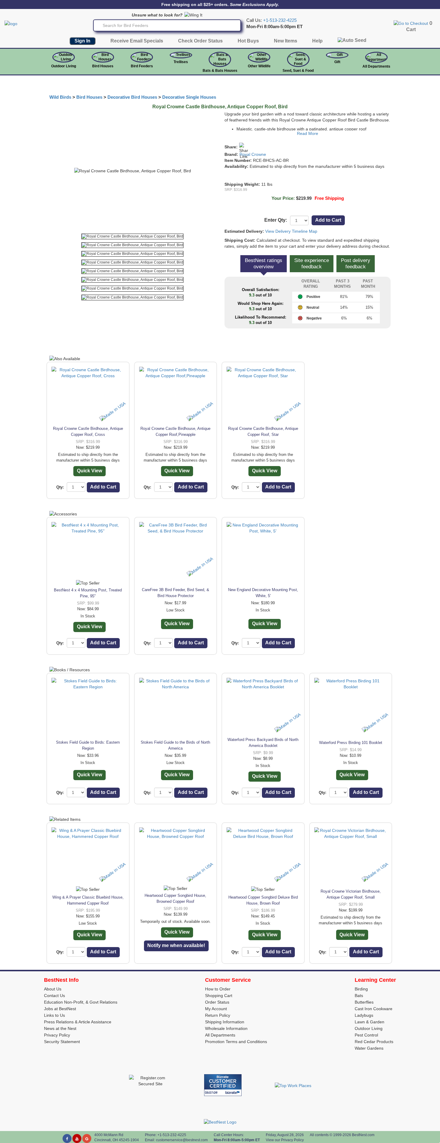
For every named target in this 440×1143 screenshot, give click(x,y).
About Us (52, 989)
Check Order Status (200, 40)
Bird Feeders (142, 66)
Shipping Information (224, 1021)
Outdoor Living (63, 66)
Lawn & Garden (369, 1021)
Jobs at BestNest (60, 1008)
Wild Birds (60, 97)
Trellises (181, 62)
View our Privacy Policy (285, 1140)
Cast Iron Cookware (373, 1008)
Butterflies (364, 1002)
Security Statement (62, 1041)
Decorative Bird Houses (132, 97)
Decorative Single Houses (189, 97)
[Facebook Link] (67, 1138)
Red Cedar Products (374, 1041)
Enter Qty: (275, 220)
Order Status (217, 1002)
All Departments (376, 66)
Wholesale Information (226, 1028)
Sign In (82, 40)
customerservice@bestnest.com (182, 1140)
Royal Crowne (252, 154)
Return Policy (217, 1015)
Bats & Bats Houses (220, 71)
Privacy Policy (57, 1035)
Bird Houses (102, 66)
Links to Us (54, 1015)
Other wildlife (259, 66)
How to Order (217, 989)
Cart (411, 29)
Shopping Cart (218, 995)
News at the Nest (60, 1028)
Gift (337, 62)
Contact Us (54, 995)
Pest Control (366, 1035)
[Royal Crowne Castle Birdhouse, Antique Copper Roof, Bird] (132, 236)
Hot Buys (248, 40)
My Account (216, 1008)
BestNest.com (363, 1135)
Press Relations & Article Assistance (77, 1021)
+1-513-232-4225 (280, 20)
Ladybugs (364, 1015)
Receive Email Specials (136, 40)
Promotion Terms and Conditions (236, 1041)
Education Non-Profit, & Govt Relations (80, 1002)
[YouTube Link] (76, 1138)
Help (317, 40)
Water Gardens (369, 1048)
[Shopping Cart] (411, 23)
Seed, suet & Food (298, 71)
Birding (361, 989)
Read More (307, 133)
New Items (285, 40)
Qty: (60, 487)
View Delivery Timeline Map (291, 231)
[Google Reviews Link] (86, 1138)
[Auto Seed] (352, 41)
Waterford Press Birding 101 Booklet (350, 742)
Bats (359, 995)
